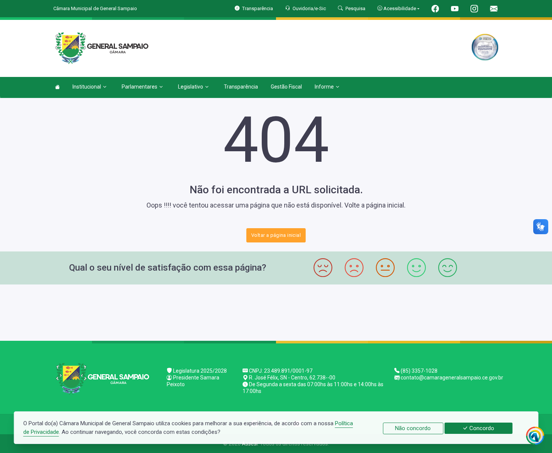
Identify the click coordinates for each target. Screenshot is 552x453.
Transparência (241, 87)
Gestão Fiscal (286, 87)
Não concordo (413, 428)
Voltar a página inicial (276, 235)
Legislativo (190, 87)
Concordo (481, 428)
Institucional (86, 87)
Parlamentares (139, 87)
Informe (324, 87)
